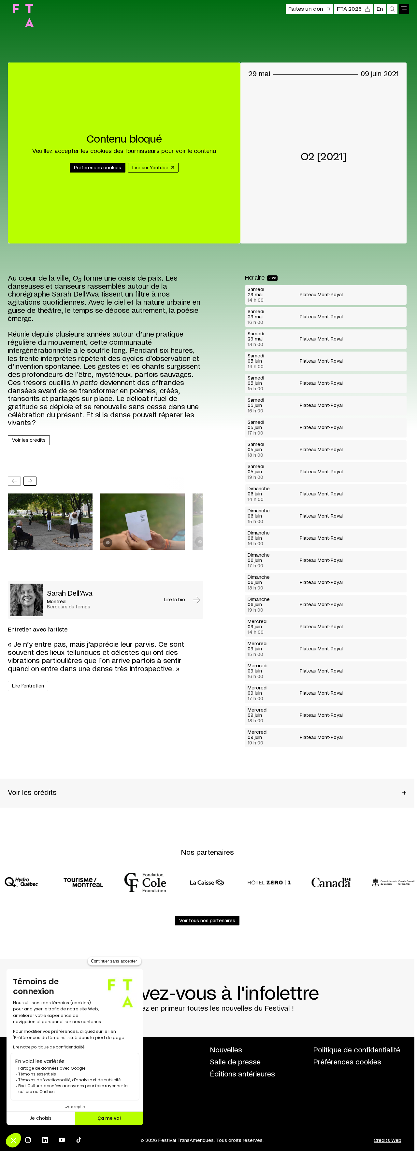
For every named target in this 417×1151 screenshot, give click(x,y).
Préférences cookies (347, 1062)
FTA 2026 (349, 9)
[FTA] (23, 15)
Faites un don (305, 9)
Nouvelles (226, 1050)
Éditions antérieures (242, 1074)
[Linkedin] (44, 1140)
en (380, 9)
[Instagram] (28, 1140)
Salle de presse (235, 1062)
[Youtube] (61, 1140)
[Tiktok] (78, 1140)
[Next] (29, 481)
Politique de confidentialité (356, 1050)
